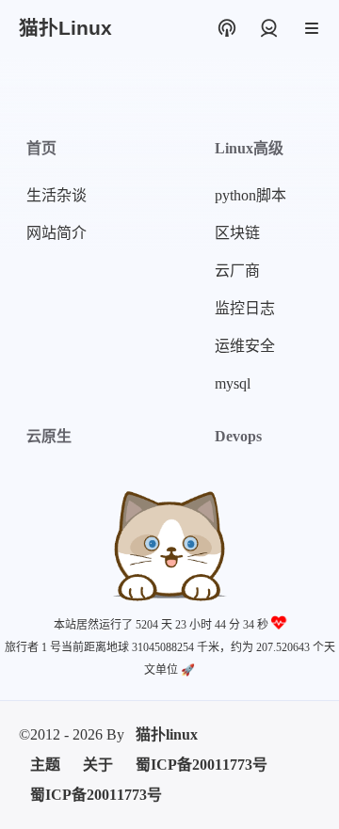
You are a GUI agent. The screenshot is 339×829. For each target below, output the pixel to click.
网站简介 (56, 233)
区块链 (237, 233)
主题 (45, 765)
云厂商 (237, 271)
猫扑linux (167, 734)
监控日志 (245, 308)
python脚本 (250, 195)
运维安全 (245, 346)
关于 (98, 765)
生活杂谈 (56, 195)
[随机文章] (226, 28)
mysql (232, 383)
